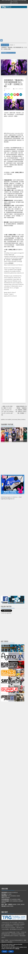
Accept (4, 951)
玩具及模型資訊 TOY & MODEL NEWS (10, 899)
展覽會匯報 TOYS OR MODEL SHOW (10, 896)
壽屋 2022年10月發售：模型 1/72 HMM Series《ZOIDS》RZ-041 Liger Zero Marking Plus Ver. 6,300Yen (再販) (7, 411)
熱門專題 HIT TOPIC (6, 894)
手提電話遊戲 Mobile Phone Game (8, 52)
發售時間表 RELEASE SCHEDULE (9, 892)
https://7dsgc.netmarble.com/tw (12, 261)
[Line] (5, 97)
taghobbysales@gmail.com (7, 498)
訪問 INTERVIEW (5, 897)
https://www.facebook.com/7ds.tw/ (13, 265)
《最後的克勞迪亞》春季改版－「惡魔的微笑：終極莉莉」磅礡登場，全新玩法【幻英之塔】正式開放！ (21, 410)
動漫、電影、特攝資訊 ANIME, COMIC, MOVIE (12, 904)
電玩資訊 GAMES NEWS (7, 906)
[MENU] (1, 40)
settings (17, 948)
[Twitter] (8, 94)
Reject (11, 951)
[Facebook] (5, 94)
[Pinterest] (17, 94)
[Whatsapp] (11, 94)
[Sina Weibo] (11, 97)
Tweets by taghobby (6, 613)
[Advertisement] (14, 24)
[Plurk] (14, 94)
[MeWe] (20, 94)
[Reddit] (8, 97)
